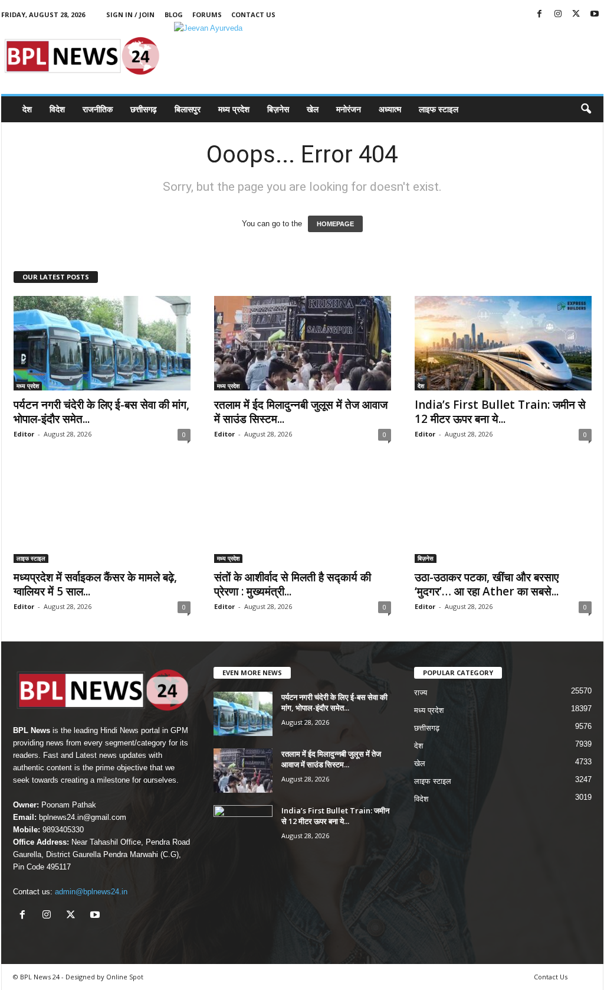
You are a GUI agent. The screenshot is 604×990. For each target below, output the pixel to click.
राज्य (420, 692)
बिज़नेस (278, 109)
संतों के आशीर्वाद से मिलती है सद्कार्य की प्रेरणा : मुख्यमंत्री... (292, 584)
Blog (174, 14)
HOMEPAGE (335, 223)
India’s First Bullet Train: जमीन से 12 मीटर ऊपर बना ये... (500, 411)
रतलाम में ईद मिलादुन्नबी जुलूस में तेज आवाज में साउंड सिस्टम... (301, 411)
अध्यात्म (390, 109)
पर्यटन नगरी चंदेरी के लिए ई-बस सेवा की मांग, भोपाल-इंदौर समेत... (101, 411)
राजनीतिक (98, 109)
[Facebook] (540, 14)
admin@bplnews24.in (91, 891)
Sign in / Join (130, 14)
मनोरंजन (348, 109)
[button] (586, 109)
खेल (313, 109)
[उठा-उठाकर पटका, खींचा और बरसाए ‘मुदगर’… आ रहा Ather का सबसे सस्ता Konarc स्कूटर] (503, 515)
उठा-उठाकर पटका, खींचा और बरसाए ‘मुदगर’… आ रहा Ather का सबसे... (487, 584)
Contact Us (253, 14)
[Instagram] (558, 14)
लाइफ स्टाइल (438, 109)
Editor (24, 433)
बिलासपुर (188, 109)
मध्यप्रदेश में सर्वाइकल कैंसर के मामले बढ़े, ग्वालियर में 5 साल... (95, 584)
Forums (207, 14)
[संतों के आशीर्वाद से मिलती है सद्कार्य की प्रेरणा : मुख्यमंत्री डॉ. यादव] (302, 515)
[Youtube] (594, 14)
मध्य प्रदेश (234, 109)
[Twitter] (576, 14)
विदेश (57, 109)
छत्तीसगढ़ (143, 109)
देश (27, 109)
